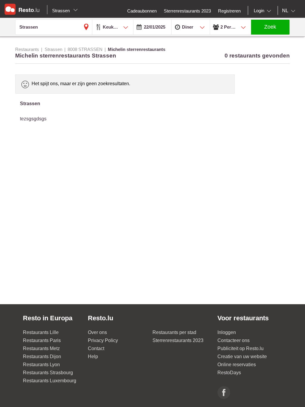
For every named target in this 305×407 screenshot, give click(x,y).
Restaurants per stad (174, 332)
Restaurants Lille (41, 332)
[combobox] (263, 10)
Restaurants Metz (41, 348)
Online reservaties (236, 364)
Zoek (270, 27)
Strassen (61, 10)
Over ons (97, 332)
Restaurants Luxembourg (49, 380)
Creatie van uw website (242, 356)
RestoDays (229, 372)
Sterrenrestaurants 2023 (177, 340)
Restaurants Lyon (41, 364)
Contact (96, 348)
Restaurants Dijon (42, 356)
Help (93, 356)
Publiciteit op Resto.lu (240, 348)
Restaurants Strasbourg (48, 372)
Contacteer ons (233, 340)
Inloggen (226, 332)
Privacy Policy (103, 340)
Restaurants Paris (42, 340)
